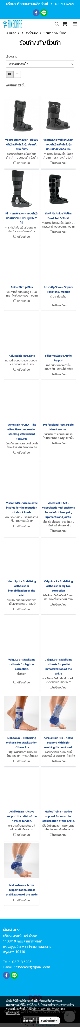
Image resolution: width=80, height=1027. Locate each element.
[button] (55, 24)
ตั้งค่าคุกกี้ (28, 1020)
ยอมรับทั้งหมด (49, 1020)
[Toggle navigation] (75, 24)
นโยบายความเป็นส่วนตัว (45, 1009)
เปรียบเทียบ (23, 163)
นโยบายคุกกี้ (13, 1013)
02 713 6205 (64, 3)
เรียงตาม (13, 56)
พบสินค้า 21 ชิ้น (15, 85)
